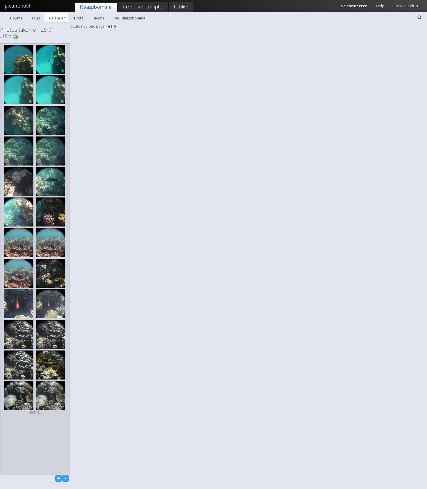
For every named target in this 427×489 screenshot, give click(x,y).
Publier (181, 6)
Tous (35, 18)
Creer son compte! (143, 6)
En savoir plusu (406, 5)
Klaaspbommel (96, 6)
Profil (78, 18)
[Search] (419, 17)
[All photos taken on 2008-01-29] (15, 36)
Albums (15, 18)
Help (380, 5)
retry (111, 26)
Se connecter (354, 5)
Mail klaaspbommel (130, 18)
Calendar (57, 18)
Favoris (98, 18)
